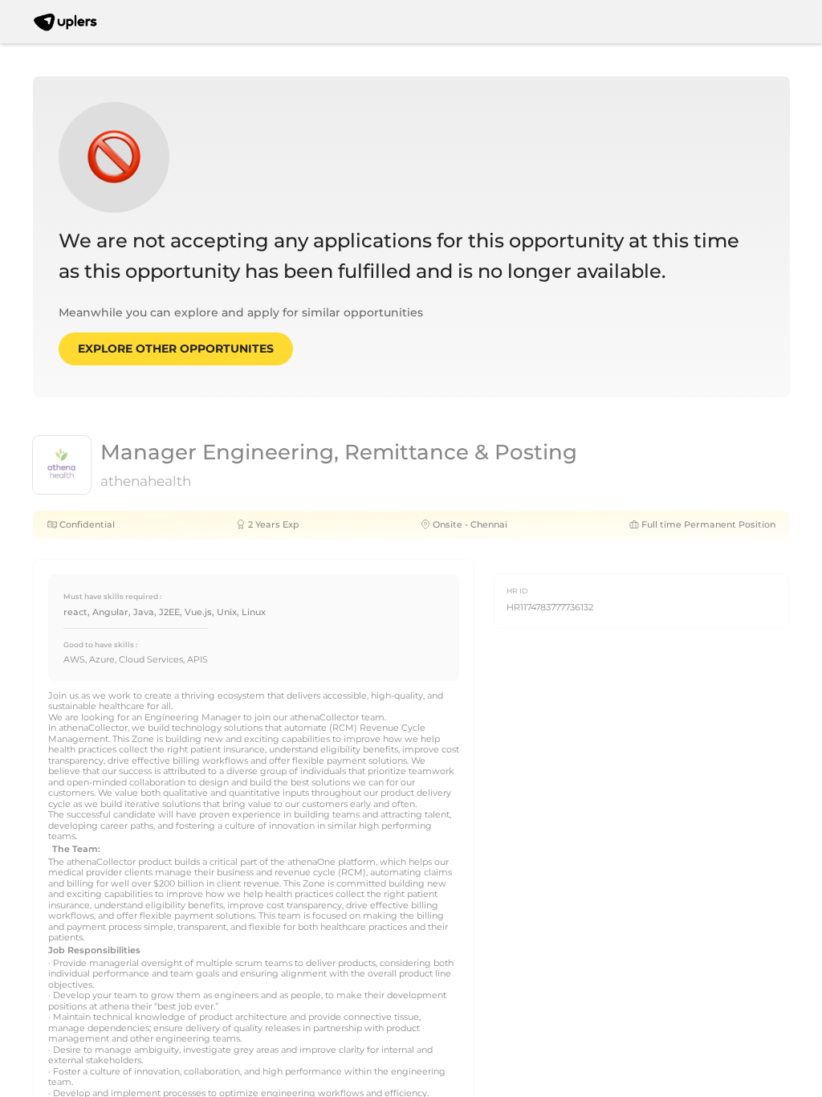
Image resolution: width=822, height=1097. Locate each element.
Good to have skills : (100, 644)
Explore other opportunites (176, 348)
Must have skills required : (112, 596)
